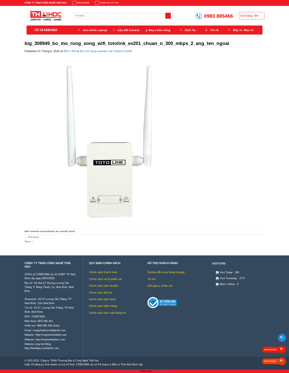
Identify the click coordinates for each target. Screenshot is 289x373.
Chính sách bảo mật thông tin (107, 312)
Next (29, 241)
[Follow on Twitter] (260, 3)
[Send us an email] (263, 3)
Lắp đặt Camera (128, 30)
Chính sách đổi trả (100, 292)
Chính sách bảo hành (102, 299)
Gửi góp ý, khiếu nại (159, 285)
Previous (32, 237)
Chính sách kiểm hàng (103, 305)
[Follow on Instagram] (256, 3)
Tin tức (151, 279)
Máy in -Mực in (243, 30)
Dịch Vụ (190, 30)
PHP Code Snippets (129, 371)
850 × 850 (70, 51)
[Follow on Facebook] (253, 3)
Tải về (214, 30)
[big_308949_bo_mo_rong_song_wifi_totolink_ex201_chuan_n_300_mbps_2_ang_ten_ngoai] (108, 140)
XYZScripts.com (161, 371)
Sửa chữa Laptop (95, 30)
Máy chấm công (159, 30)
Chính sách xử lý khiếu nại (105, 279)
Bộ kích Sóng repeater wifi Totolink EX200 (106, 51)
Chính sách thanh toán (103, 272)
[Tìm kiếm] (168, 16)
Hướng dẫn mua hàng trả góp (166, 272)
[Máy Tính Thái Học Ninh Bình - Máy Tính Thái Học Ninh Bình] (46, 15)
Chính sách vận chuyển (103, 285)
